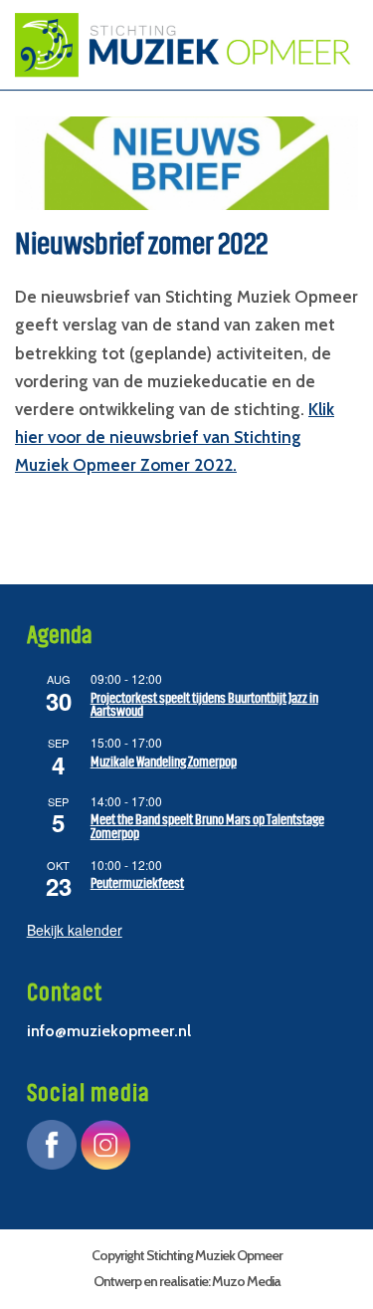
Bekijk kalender (74, 930)
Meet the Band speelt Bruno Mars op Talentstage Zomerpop (207, 826)
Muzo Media (246, 1281)
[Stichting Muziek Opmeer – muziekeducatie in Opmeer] (176, 45)
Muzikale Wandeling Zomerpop (164, 762)
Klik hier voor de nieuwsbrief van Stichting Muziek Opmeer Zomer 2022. (174, 437)
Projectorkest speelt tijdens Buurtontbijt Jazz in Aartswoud (204, 705)
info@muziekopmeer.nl (109, 1030)
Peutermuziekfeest (137, 883)
